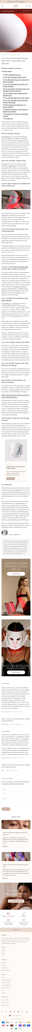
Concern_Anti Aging (15, 54)
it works (17, 490)
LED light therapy (6, 137)
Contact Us (4, 993)
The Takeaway (9, 119)
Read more (5, 846)
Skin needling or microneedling (10, 303)
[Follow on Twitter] (6, 1011)
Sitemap (3, 953)
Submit (6, 809)
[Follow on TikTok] (22, 1011)
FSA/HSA (4, 962)
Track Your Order (5, 982)
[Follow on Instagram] (10, 1011)
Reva (7, 375)
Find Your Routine (16, 901)
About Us (4, 950)
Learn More (22, 1)
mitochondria (12, 166)
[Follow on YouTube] (18, 1011)
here (3, 525)
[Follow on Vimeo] (26, 1011)
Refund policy (5, 1005)
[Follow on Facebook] (2, 1011)
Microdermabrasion (21, 267)
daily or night (14, 390)
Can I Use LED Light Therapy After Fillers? (17, 98)
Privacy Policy (5, 784)
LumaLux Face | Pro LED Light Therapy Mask (15, 467)
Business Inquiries (6, 970)
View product (10, 478)
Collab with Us (5, 968)
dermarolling (16, 316)
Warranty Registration (6, 985)
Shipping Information (6, 980)
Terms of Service (16, 784)
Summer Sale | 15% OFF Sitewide (8, 11)
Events (3, 955)
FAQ (3, 990)
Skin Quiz (4, 965)
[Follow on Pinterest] (14, 1011)
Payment (3, 977)
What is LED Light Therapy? (13, 75)
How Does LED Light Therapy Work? (15, 77)
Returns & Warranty (6, 987)
